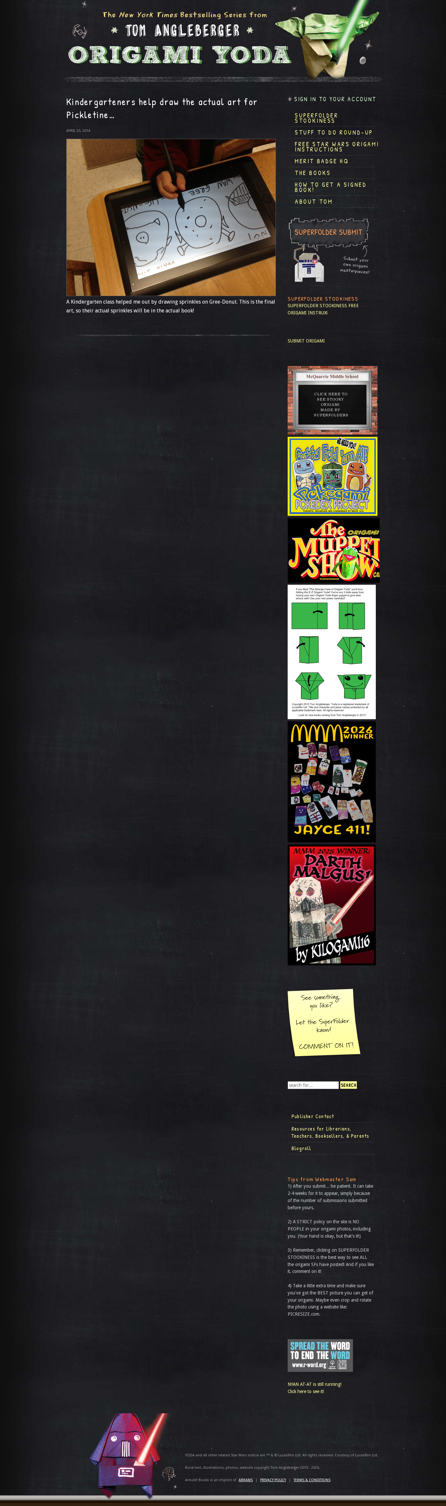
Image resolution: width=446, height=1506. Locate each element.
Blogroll (301, 1148)
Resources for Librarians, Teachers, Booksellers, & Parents (330, 1132)
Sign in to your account (335, 99)
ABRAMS (246, 1480)
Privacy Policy (273, 1480)
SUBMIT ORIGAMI (306, 340)
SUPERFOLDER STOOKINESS (317, 305)
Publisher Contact (313, 1116)
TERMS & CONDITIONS (312, 1480)
